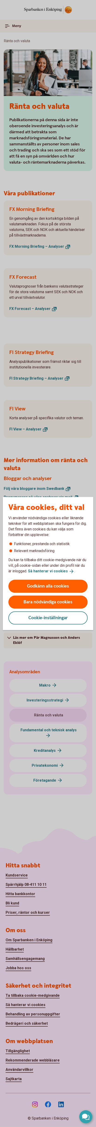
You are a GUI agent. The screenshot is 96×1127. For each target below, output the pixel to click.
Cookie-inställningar (48, 618)
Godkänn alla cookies (48, 586)
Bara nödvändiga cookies (48, 602)
